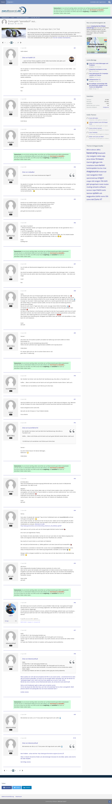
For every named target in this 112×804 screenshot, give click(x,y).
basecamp (92, 152)
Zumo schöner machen (95, 128)
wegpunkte (91, 196)
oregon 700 (99, 181)
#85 (75, 199)
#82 (75, 99)
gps (94, 162)
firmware (100, 159)
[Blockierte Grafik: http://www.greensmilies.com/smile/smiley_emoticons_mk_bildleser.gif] (40, 525)
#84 (75, 167)
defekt (99, 156)
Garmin (89, 162)
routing (89, 187)
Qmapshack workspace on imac (98, 69)
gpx (97, 162)
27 (18, 42)
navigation (94, 175)
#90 (75, 375)
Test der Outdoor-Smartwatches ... (62, 37)
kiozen (90, 88)
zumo (97, 196)
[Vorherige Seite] (3, 42)
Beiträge (6, 621)
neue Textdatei (93, 132)
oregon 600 (90, 181)
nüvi (100, 174)
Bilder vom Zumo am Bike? (96, 136)
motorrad (102, 172)
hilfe (100, 162)
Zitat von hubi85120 (28, 57)
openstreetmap (92, 178)
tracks (103, 190)
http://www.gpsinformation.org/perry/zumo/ (50, 753)
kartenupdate (92, 168)
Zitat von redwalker (28, 172)
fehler (93, 159)
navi (88, 175)
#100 (74, 738)
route (101, 184)
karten (102, 165)
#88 (75, 291)
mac (104, 168)
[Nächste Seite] (21, 42)
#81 (75, 48)
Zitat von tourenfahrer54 (30, 428)
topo (94, 190)
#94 (75, 510)
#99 (75, 714)
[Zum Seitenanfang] (109, 801)
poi (88, 184)
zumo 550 (104, 196)
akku (98, 150)
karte (97, 165)
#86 (75, 223)
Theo (90, 71)
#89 (75, 333)
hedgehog (91, 77)
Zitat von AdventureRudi (30, 659)
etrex (88, 159)
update (96, 193)
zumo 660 (90, 199)
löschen (100, 168)
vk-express (91, 66)
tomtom (89, 190)
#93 (75, 478)
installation (90, 165)
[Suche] (109, 2)
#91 (75, 399)
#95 (75, 563)
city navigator (92, 156)
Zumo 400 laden (93, 118)
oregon (101, 178)
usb (100, 193)
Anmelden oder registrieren (98, 2)
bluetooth (101, 153)
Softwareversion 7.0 (94, 79)
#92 (75, 422)
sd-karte (95, 187)
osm (105, 181)
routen (106, 184)
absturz (93, 150)
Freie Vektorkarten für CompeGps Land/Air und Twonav (98, 74)
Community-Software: (56, 801)
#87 (75, 264)
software (102, 187)
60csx (89, 150)
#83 (75, 129)
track (99, 190)
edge (103, 156)
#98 (75, 654)
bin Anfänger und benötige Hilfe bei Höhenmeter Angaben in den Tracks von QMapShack (98, 85)
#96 (75, 602)
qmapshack (94, 184)
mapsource (93, 171)
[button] (7, 787)
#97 (75, 630)
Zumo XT (98, 199)
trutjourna (106, 107)
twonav (89, 193)
